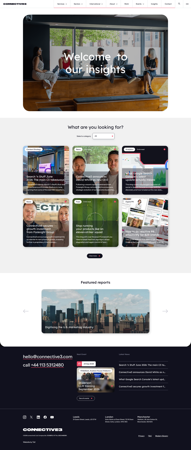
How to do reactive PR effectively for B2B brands (142, 233)
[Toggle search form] (179, 4)
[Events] (143, 4)
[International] (101, 4)
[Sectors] (81, 4)
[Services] (66, 4)
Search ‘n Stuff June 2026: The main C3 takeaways (45, 178)
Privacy (141, 436)
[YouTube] (52, 417)
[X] (31, 417)
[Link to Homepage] (13, 4)
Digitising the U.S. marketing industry (69, 327)
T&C (150, 436)
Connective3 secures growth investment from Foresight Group (40, 229)
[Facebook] (45, 417)
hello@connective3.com (47, 356)
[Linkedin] (38, 417)
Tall (33, 442)
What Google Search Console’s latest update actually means (140, 176)
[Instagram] (24, 417)
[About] (116, 4)
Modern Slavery (161, 436)
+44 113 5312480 (47, 365)
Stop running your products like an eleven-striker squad (89, 229)
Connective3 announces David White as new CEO (92, 178)
